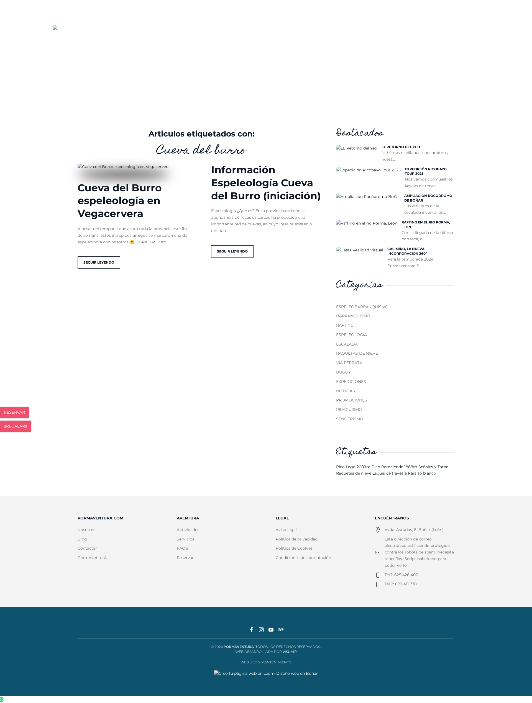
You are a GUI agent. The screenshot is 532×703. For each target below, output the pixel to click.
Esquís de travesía (390, 473)
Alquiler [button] (324, 34)
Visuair (290, 652)
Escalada (347, 344)
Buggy (343, 372)
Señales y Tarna (433, 466)
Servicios (358, 34)
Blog (389, 34)
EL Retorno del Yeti (401, 147)
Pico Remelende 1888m (395, 466)
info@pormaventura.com (395, 14)
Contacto (420, 34)
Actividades (188, 529)
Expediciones (351, 381)
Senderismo (349, 418)
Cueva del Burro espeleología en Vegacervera (120, 201)
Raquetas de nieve (357, 353)
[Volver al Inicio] (73, 35)
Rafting (345, 325)
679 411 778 (477, 14)
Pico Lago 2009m (354, 466)
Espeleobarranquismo (362, 306)
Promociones (351, 400)
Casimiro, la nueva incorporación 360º (407, 251)
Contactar (87, 548)
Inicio (192, 34)
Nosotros (224, 34)
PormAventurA (92, 557)
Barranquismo (353, 315)
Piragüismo (349, 409)
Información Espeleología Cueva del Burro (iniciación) (266, 183)
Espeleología (351, 334)
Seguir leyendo (98, 262)
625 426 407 (450, 14)
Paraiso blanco (422, 473)
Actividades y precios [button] (275, 34)
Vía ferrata (349, 362)
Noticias (345, 390)
